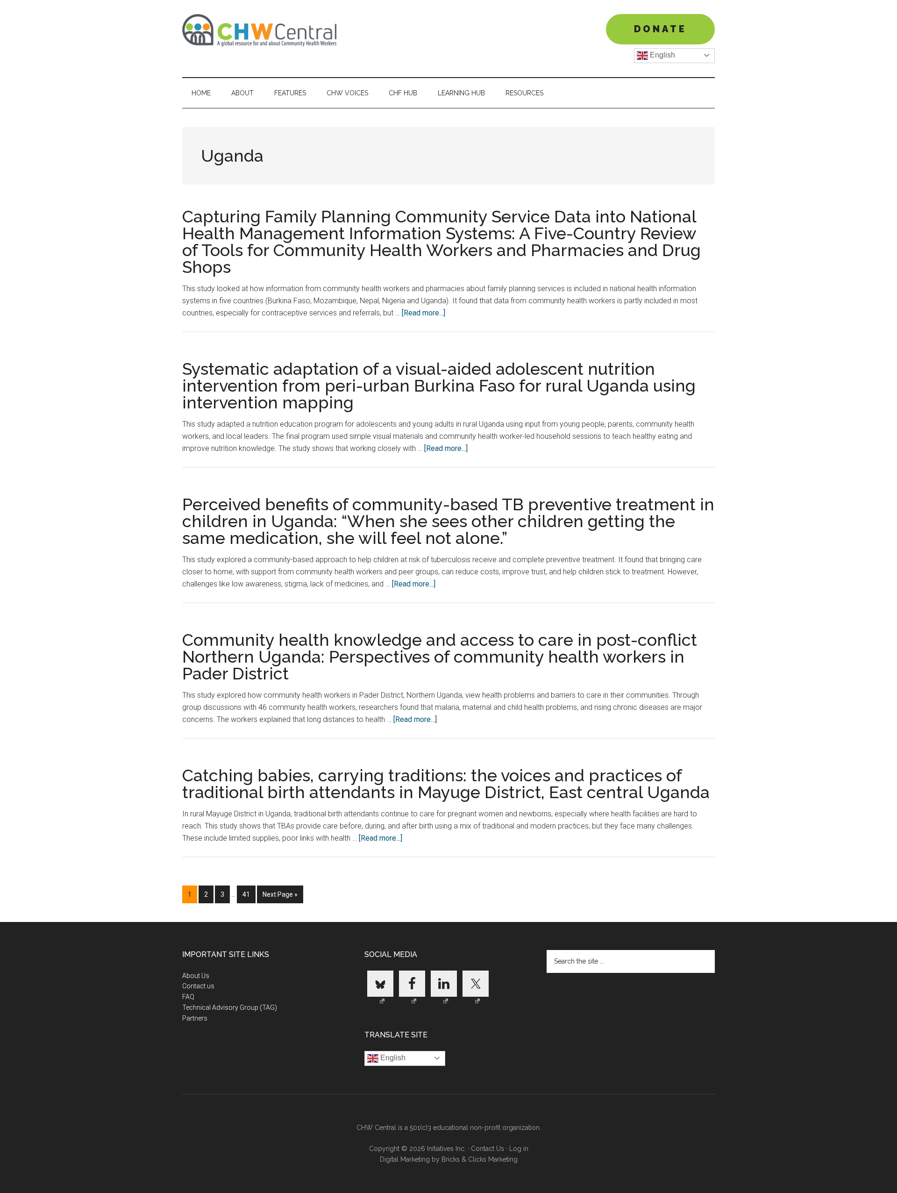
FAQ (188, 996)
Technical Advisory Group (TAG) (229, 1007)
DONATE (660, 29)
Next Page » (280, 897)
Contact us (198, 986)
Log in (518, 1148)
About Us (195, 975)
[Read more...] (423, 312)
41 (249, 894)
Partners (194, 1018)
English (661, 55)
